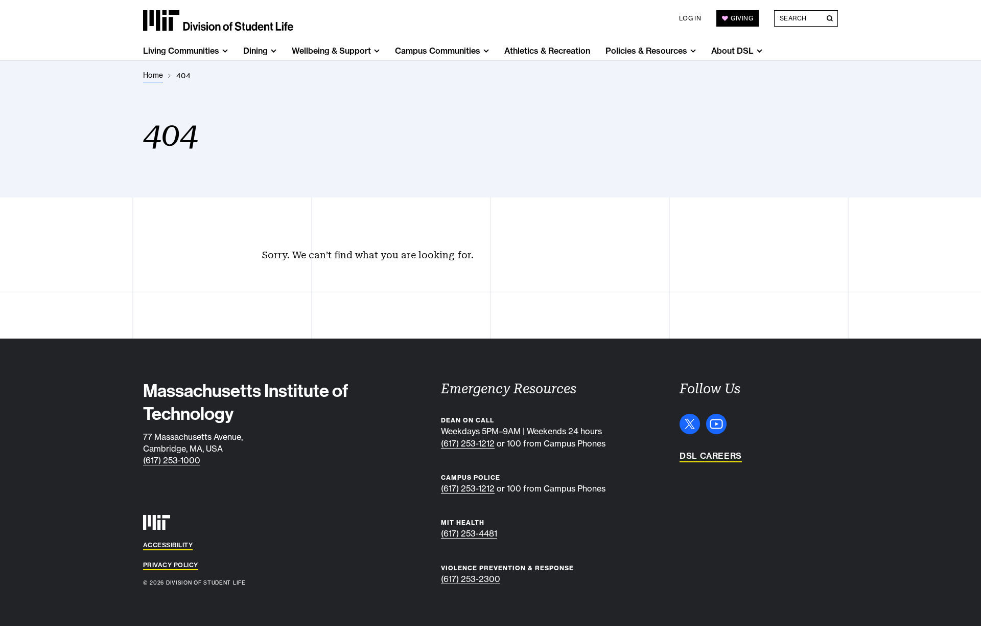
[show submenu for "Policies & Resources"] (693, 51)
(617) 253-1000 (171, 460)
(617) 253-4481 (469, 533)
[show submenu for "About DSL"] (759, 51)
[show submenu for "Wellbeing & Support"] (377, 51)
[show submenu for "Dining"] (273, 51)
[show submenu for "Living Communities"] (225, 51)
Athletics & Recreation (547, 51)
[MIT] (156, 522)
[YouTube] (716, 424)
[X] (690, 424)
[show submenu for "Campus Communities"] (486, 51)
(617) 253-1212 (468, 443)
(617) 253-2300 (470, 579)
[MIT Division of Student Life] (218, 20)
